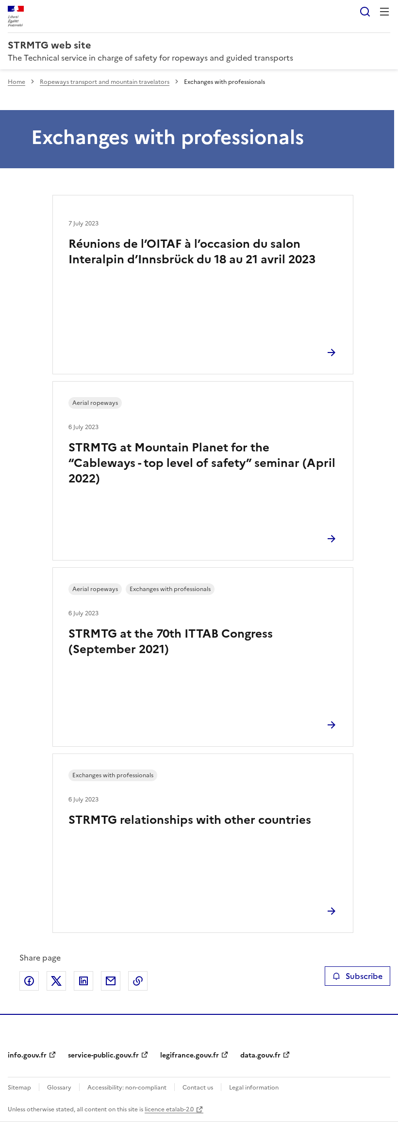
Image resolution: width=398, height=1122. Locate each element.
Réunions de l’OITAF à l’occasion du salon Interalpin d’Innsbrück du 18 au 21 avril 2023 (191, 251)
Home (16, 82)
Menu (384, 11)
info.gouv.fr (27, 1055)
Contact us (197, 1087)
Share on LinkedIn (83, 981)
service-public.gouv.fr (103, 1055)
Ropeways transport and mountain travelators (104, 82)
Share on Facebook (29, 981)
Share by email (110, 981)
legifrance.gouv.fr (189, 1055)
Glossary (59, 1087)
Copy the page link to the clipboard (138, 981)
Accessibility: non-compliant (126, 1087)
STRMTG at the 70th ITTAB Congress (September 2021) (170, 641)
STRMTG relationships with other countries (189, 820)
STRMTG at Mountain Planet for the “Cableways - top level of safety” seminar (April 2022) (201, 463)
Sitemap (19, 1087)
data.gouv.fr (260, 1055)
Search (365, 11)
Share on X (56, 981)
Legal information (254, 1087)
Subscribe (364, 976)
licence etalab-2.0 (169, 1109)
